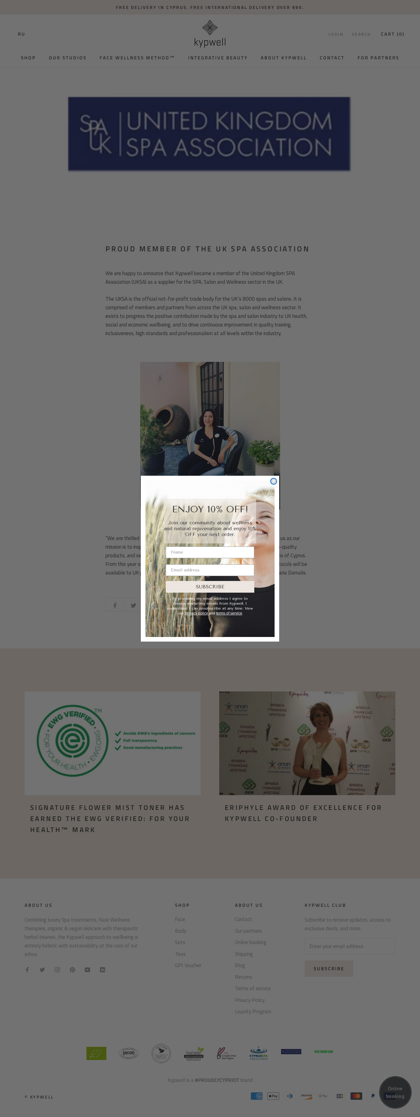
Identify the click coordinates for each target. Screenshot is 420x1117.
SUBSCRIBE (210, 587)
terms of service (229, 613)
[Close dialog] (274, 481)
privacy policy (197, 613)
